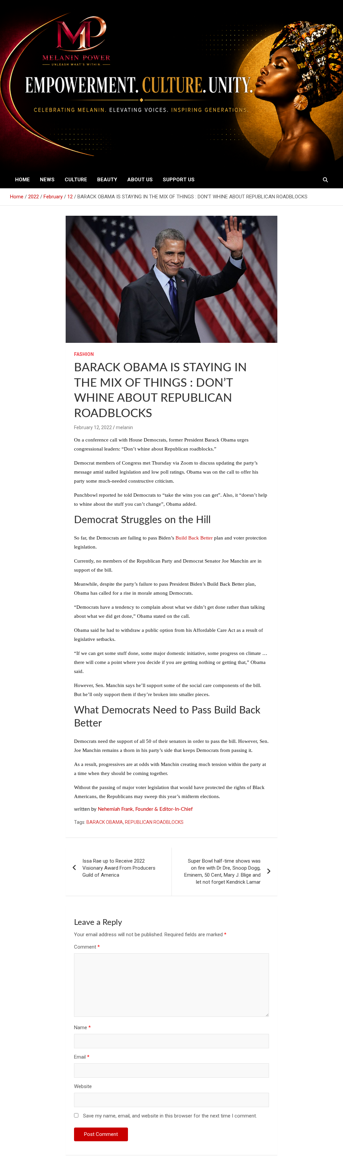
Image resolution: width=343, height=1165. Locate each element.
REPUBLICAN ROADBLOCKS (154, 822)
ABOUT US (140, 180)
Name (82, 1028)
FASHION (84, 354)
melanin (124, 427)
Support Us (179, 180)
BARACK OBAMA (104, 822)
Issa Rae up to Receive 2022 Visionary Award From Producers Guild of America (118, 868)
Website (83, 1086)
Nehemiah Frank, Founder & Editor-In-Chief (145, 809)
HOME (22, 180)
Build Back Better (194, 538)
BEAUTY (107, 180)
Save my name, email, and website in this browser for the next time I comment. (170, 1116)
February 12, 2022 (93, 427)
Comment (87, 947)
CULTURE (76, 180)
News (47, 180)
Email (81, 1057)
